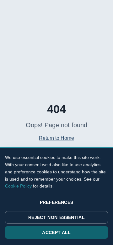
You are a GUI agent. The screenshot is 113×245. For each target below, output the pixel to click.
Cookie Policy (18, 185)
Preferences (56, 202)
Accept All (56, 232)
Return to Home (56, 138)
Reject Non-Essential (56, 217)
